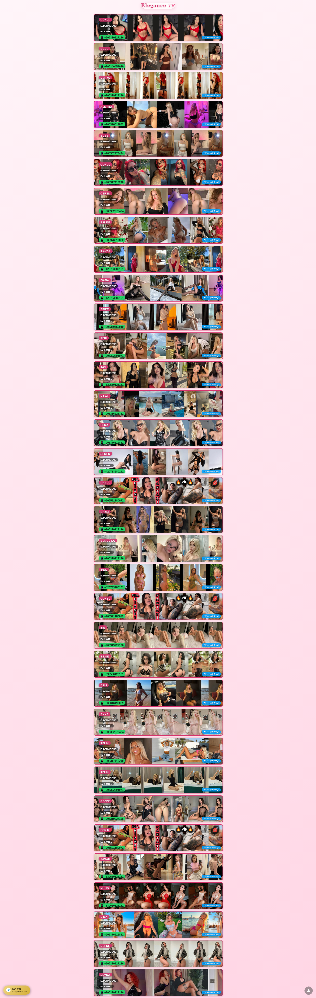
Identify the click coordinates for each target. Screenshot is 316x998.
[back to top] (308, 990)
